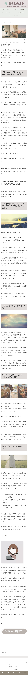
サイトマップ (21, 664)
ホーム (7, 662)
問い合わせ (7, 664)
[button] (25, 472)
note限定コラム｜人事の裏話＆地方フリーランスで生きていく (14, 631)
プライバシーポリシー (14, 666)
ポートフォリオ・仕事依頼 (20, 662)
